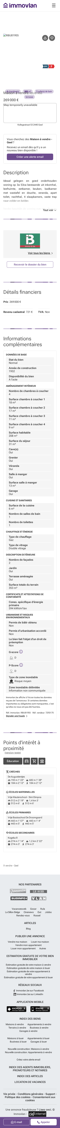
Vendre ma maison (17, 941)
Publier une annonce (30, 936)
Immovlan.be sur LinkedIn (29, 994)
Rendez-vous (23, 915)
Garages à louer (38, 1041)
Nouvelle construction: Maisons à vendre (28, 1049)
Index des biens (30, 1018)
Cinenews (29, 912)
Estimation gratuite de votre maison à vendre (28, 964)
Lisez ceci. (45, 1109)
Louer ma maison (40, 941)
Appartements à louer (39, 1038)
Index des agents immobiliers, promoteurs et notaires (30, 1069)
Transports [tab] (26, 761)
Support (51, 1094)
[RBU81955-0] (30, 47)
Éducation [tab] (13, 761)
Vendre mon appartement (28, 945)
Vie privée (9, 1094)
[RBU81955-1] (16, 65)
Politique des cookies (18, 1097)
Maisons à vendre (15, 1024)
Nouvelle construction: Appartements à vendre (28, 1052)
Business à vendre (39, 1027)
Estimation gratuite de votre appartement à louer (28, 977)
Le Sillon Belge (12, 912)
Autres (42, 948)
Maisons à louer (15, 1038)
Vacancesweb (19, 908)
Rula (42, 908)
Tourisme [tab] (41, 761)
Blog (28, 928)
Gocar (33, 908)
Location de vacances (30, 1082)
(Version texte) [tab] (13, 752)
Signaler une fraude (15, 716)
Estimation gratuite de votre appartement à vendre (28, 972)
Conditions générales (31, 1094)
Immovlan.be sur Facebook (30, 990)
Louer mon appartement (23, 948)
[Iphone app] (40, 1009)
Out (39, 912)
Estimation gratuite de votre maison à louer (28, 968)
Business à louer (18, 1041)
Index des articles (30, 1076)
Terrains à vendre (17, 1027)
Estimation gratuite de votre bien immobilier (30, 957)
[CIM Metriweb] (37, 1114)
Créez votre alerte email (28, 1059)
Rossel (37, 915)
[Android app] (16, 1009)
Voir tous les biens (39, 253)
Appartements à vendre (39, 1024)
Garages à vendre (28, 1031)
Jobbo (48, 912)
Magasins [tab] (34, 761)
